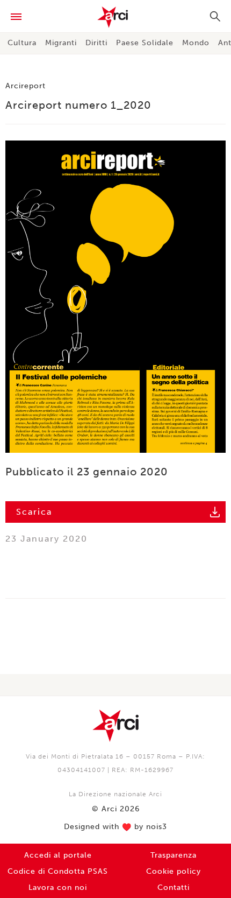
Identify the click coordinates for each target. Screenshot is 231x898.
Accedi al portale (58, 855)
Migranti (61, 42)
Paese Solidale (145, 42)
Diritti (96, 42)
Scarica (34, 512)
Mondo (196, 42)
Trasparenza (173, 855)
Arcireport (25, 85)
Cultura (22, 42)
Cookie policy (173, 871)
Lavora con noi (57, 887)
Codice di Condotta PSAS (58, 871)
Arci (115, 17)
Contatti (173, 887)
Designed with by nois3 (115, 827)
